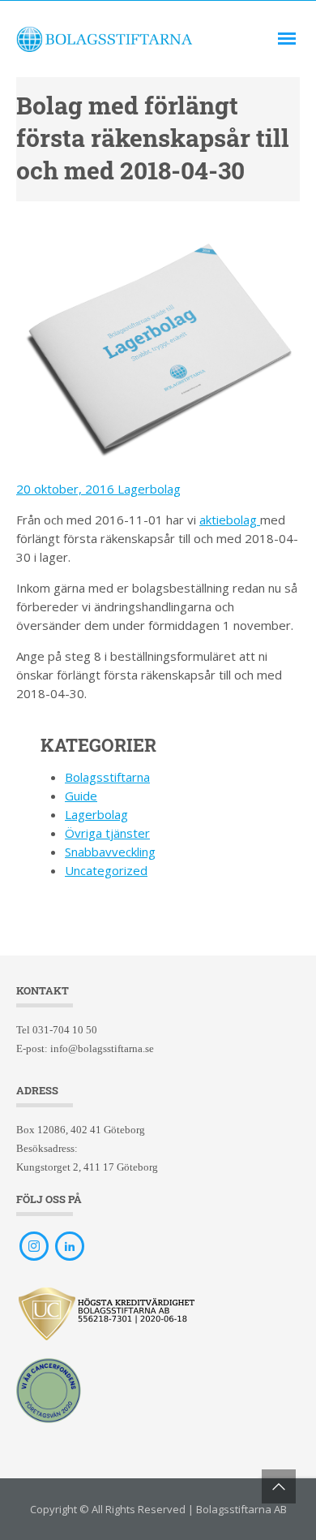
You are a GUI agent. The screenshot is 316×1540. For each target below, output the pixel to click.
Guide (81, 795)
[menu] (287, 39)
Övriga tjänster (107, 833)
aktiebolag (229, 519)
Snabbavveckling (110, 851)
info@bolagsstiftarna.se (102, 1048)
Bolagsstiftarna (107, 777)
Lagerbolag (149, 489)
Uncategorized (106, 870)
